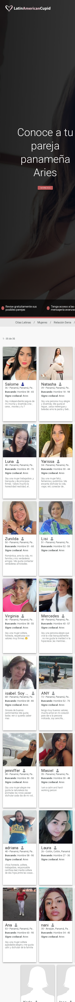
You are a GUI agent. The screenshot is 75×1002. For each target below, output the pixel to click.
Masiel (47, 770)
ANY (45, 693)
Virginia (12, 616)
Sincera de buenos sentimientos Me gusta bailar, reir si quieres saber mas (18, 714)
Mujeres (42, 322)
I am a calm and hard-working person (52, 789)
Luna (9, 461)
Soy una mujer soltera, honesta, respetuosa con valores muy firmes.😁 (17, 636)
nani (45, 925)
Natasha (48, 384)
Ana (8, 925)
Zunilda (11, 538)
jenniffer (12, 770)
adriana (11, 848)
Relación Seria (62, 322)
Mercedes (50, 616)
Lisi (44, 538)
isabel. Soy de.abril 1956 (17, 693)
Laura (46, 848)
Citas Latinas (23, 322)
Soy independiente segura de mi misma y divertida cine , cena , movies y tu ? (19, 404)
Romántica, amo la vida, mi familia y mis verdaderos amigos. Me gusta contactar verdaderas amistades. (19, 559)
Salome (12, 384)
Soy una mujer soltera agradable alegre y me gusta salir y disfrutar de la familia (19, 945)
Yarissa (47, 461)
